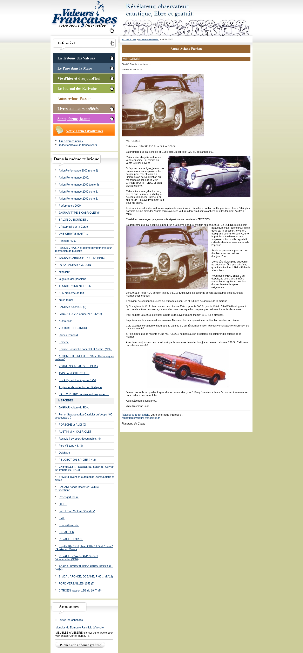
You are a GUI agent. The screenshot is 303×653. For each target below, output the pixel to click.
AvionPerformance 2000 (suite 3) (78, 170)
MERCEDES (66, 400)
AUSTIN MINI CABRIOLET (75, 431)
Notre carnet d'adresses (84, 131)
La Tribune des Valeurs (76, 58)
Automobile (65, 321)
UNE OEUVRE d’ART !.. (73, 233)
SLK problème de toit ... (73, 293)
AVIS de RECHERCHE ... (74, 373)
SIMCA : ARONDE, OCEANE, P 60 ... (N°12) (86, 576)
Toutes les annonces (70, 619)
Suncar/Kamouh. (69, 525)
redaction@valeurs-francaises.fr (78, 145)
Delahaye (64, 452)
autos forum (66, 300)
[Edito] (84, 49)
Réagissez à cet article (135, 414)
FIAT (62, 518)
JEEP (63, 504)
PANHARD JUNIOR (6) (72, 307)
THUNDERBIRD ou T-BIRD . (76, 285)
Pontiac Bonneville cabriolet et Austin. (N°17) (85, 349)
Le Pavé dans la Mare (75, 68)
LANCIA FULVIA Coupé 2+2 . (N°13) (80, 314)
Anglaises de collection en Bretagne (80, 387)
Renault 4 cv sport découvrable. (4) (80, 438)
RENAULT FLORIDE (71, 539)
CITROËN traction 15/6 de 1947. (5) (80, 590)
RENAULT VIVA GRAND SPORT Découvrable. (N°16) (76, 558)
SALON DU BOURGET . (73, 219)
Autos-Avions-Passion (75, 98)
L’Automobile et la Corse (73, 226)
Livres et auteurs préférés (78, 108)
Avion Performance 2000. (74, 177)
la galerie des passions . (73, 278)
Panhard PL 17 (67, 240)
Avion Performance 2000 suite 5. (78, 198)
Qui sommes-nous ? (71, 141)
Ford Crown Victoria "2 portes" (77, 511)
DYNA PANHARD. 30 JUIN (75, 264)
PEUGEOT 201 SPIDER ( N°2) (77, 459)
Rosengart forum (69, 497)
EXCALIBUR (66, 532)
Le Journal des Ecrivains (77, 88)
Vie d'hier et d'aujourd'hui (79, 78)
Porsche (64, 342)
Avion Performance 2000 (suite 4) (79, 184)
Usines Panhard (68, 335)
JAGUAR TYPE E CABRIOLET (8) (79, 212)
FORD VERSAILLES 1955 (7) (76, 583)
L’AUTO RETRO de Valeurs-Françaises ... (84, 394)
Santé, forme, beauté (74, 118)
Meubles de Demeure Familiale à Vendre (79, 627)
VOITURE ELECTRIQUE (74, 328)
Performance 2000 (70, 205)
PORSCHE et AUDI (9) (72, 424)
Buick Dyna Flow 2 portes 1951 (77, 380)
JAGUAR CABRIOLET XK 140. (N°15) (82, 257)
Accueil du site (129, 39)
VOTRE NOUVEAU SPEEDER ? (78, 366)
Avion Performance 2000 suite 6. (78, 191)
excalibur (64, 271)
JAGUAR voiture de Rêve (74, 407)
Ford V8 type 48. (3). (71, 445)
